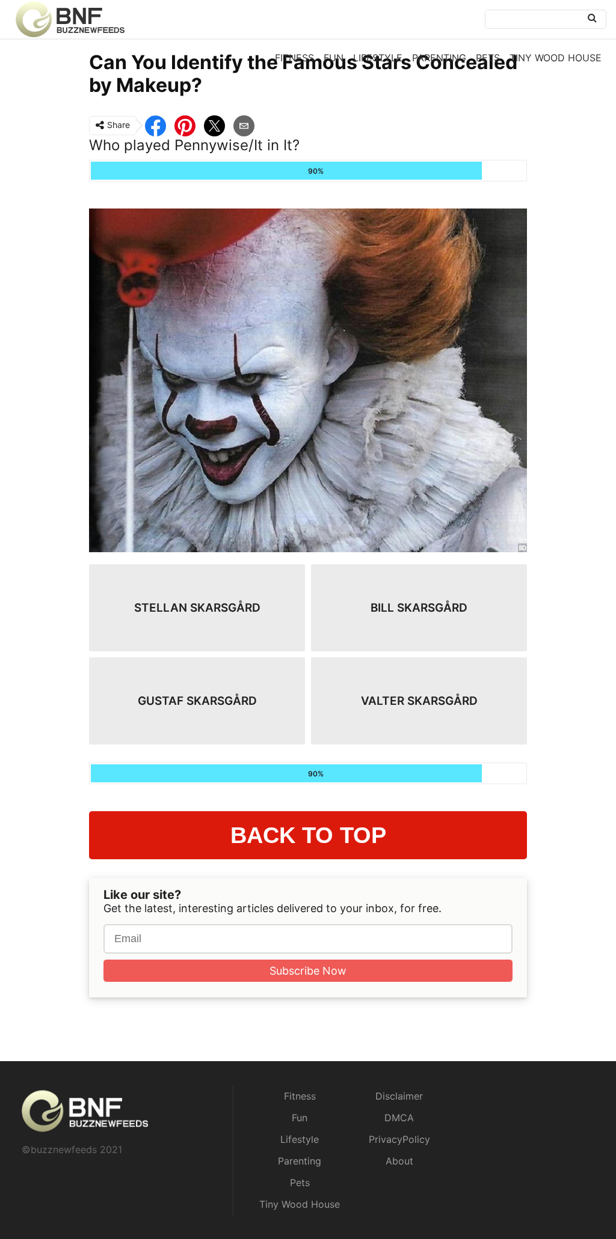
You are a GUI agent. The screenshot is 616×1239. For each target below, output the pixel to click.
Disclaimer (399, 1096)
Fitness (294, 58)
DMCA (399, 1118)
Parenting (439, 58)
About (399, 1161)
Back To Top (308, 835)
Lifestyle (377, 58)
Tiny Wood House (556, 58)
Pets (488, 58)
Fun (333, 58)
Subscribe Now (308, 970)
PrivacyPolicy (399, 1139)
